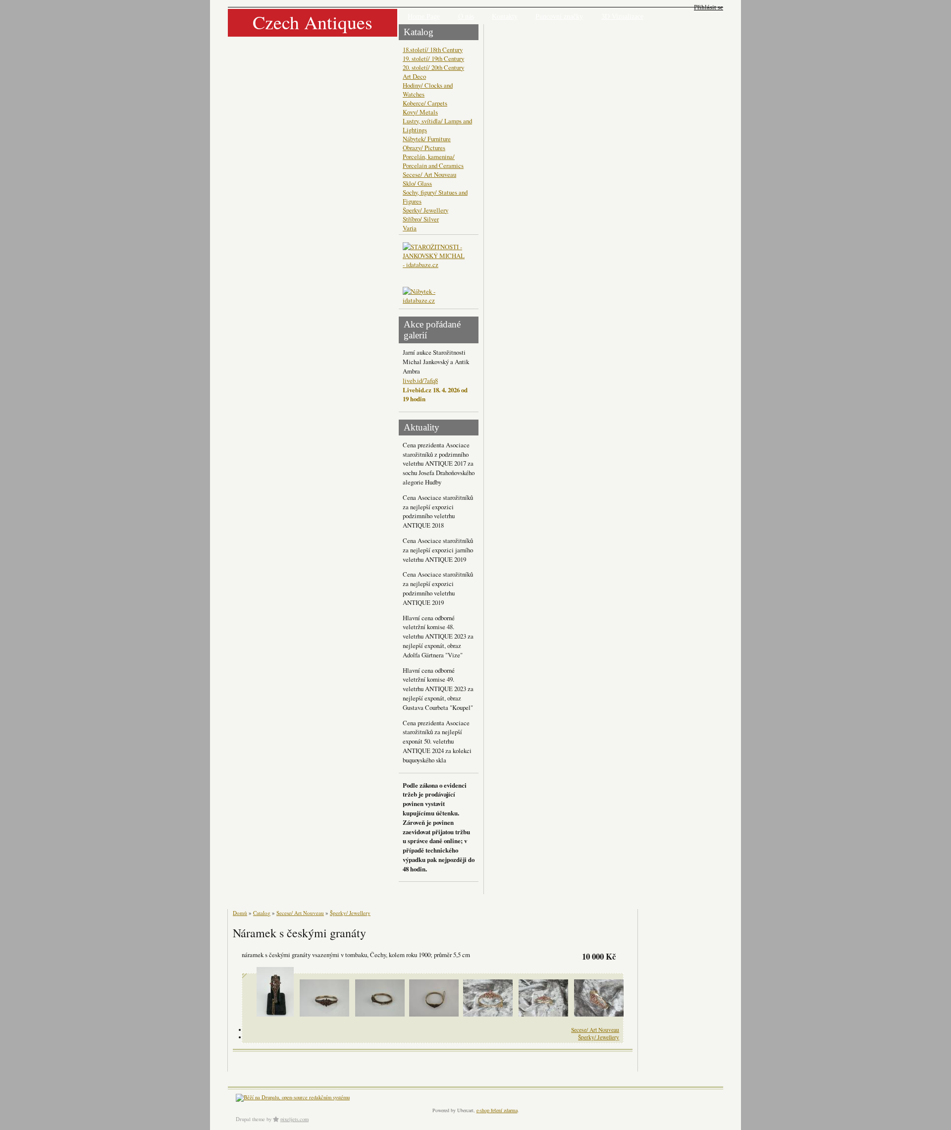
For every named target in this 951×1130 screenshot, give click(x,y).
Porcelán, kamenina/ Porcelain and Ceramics (433, 161)
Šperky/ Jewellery (425, 210)
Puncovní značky (559, 16)
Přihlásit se (708, 7)
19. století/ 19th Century (433, 58)
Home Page (424, 16)
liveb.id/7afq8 (420, 380)
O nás (466, 16)
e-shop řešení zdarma (497, 1110)
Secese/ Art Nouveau (429, 174)
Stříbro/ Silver (421, 219)
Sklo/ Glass (417, 183)
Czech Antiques (312, 22)
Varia (410, 227)
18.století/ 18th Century (433, 49)
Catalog (261, 912)
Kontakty (505, 16)
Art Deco (414, 76)
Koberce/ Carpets (425, 103)
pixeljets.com (294, 1119)
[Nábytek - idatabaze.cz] (435, 297)
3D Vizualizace (622, 16)
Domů (240, 912)
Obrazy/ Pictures (424, 147)
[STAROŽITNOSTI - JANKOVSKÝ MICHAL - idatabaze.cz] (435, 264)
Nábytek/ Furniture (427, 138)
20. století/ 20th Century (433, 67)
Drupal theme (250, 1119)
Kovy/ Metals (420, 112)
